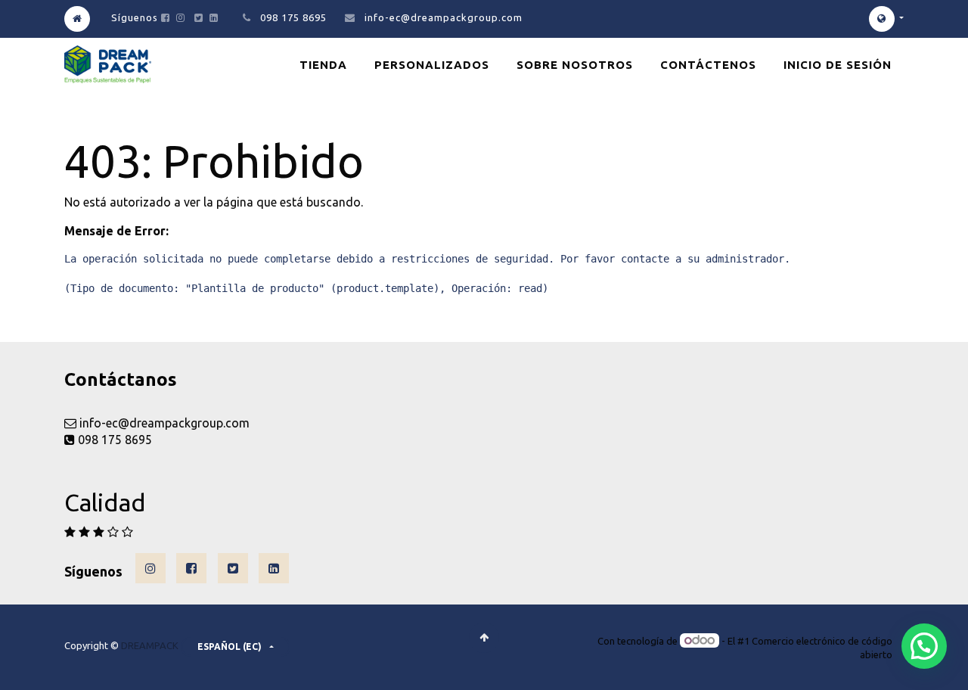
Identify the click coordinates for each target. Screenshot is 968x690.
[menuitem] (323, 64)
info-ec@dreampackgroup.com (444, 17)
